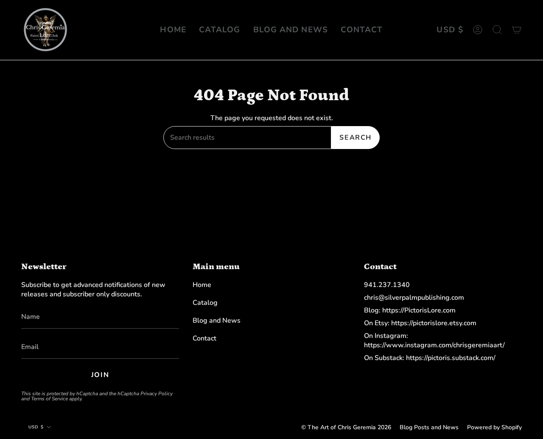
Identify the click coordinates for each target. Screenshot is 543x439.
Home (202, 285)
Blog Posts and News (429, 427)
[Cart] (516, 30)
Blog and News (217, 320)
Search (355, 137)
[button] (497, 30)
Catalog (205, 302)
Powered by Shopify (494, 427)
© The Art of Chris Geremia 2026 (346, 427)
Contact (204, 338)
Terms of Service (49, 398)
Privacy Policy (156, 393)
